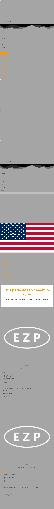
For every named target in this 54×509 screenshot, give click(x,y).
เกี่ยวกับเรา (5, 56)
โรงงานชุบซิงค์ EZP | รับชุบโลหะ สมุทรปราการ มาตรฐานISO (11, 279)
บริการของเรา (5, 57)
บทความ (4, 61)
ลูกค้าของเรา (5, 58)
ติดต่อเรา (4, 64)
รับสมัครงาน (5, 63)
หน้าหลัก (4, 54)
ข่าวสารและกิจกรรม (6, 60)
